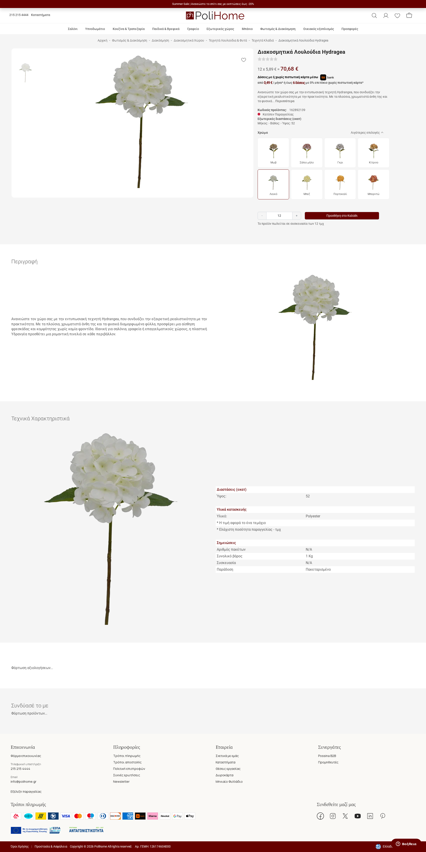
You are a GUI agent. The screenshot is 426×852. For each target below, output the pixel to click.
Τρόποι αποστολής (127, 762)
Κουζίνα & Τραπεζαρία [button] (129, 29)
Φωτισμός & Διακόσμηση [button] (278, 29)
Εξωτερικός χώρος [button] (220, 29)
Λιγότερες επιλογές (365, 132)
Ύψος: (221, 496)
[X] (345, 816)
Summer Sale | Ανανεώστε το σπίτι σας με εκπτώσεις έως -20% (213, 4)
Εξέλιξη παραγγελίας (26, 791)
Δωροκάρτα (224, 775)
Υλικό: (222, 516)
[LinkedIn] (370, 816)
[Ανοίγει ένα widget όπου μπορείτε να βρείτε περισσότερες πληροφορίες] (406, 844)
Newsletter (121, 781)
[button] (374, 15)
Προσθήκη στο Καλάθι (342, 216)
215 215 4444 (18, 15)
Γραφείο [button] (193, 29)
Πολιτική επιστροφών (129, 769)
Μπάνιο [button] (247, 29)
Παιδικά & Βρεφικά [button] (165, 29)
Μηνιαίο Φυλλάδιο (229, 781)
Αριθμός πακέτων (231, 549)
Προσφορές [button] (349, 29)
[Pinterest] (382, 816)
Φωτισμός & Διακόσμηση (129, 40)
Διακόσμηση (160, 40)
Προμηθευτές (328, 762)
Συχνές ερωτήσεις (126, 775)
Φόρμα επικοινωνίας (26, 756)
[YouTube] (357, 816)
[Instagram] (332, 816)
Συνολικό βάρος (230, 556)
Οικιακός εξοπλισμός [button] (318, 29)
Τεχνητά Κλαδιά (263, 40)
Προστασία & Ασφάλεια (51, 846)
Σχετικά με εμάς (227, 756)
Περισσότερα (284, 101)
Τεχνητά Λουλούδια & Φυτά (228, 40)
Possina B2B (327, 756)
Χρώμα (263, 132)
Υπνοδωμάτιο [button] (95, 29)
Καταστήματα (40, 15)
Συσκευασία (226, 563)
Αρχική (102, 40)
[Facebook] (320, 816)
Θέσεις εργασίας (228, 769)
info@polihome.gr (23, 781)
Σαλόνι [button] (73, 29)
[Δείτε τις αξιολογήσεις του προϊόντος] (268, 59)
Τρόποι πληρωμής (126, 756)
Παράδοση (225, 569)
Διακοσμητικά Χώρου (189, 40)
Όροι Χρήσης (20, 846)
